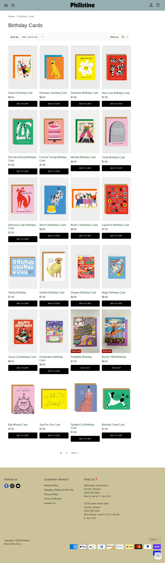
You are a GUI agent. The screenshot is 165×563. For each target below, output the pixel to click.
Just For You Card (49, 424)
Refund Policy (51, 485)
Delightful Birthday (81, 357)
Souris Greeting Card (20, 92)
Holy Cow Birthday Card (116, 93)
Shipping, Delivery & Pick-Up (58, 489)
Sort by (15, 37)
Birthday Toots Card (113, 424)
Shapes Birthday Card (83, 292)
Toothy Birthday (17, 292)
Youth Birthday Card (113, 157)
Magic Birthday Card (113, 292)
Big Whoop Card (17, 424)
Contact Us (49, 503)
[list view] (127, 37)
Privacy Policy (51, 494)
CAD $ (153, 539)
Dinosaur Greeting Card (53, 92)
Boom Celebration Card (84, 225)
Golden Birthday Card (51, 292)
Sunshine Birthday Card (84, 92)
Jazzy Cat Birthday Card (22, 357)
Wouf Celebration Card (52, 225)
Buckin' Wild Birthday (114, 357)
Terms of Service (52, 498)
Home (11, 16)
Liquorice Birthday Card (115, 225)
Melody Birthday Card (83, 157)
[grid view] (122, 37)
